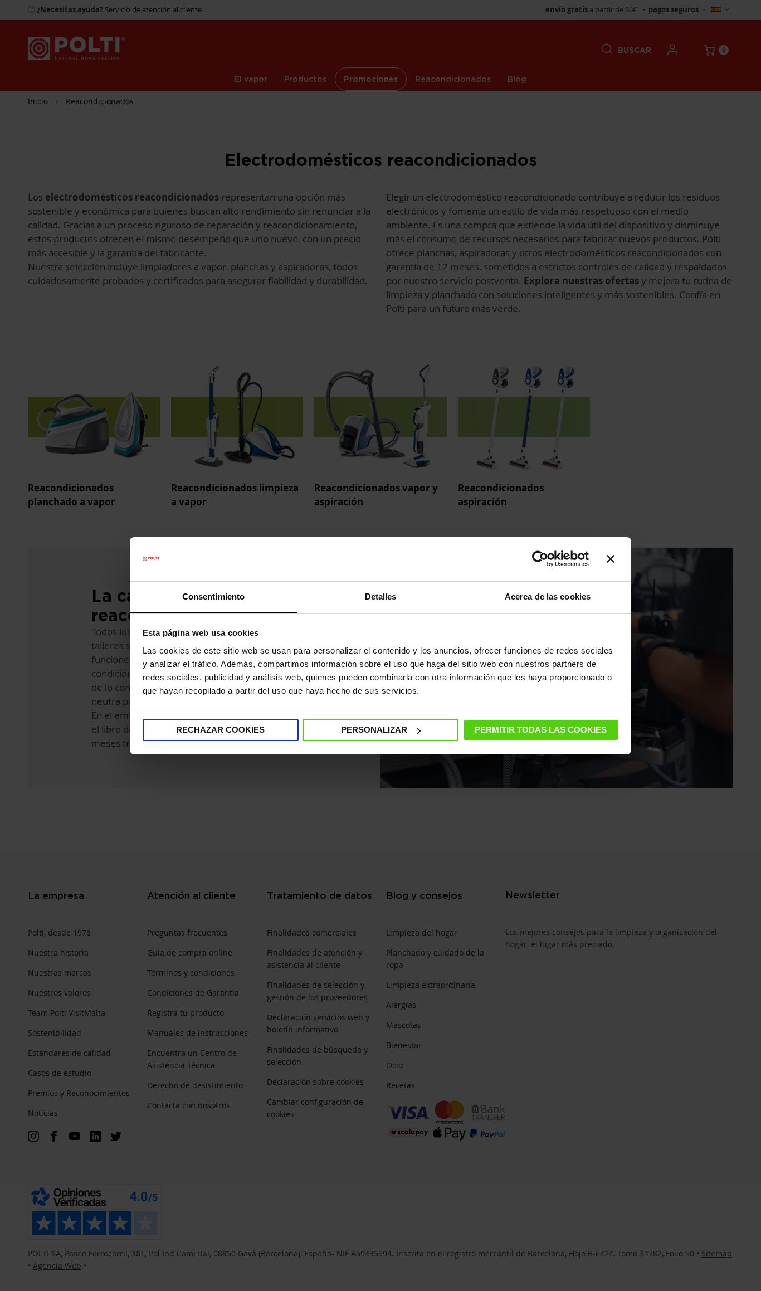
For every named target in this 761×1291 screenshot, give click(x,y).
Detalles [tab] (381, 596)
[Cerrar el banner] (610, 558)
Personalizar (374, 729)
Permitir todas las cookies (541, 729)
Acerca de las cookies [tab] (548, 596)
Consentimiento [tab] (213, 596)
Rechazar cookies (220, 729)
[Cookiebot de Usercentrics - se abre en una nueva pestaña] (540, 558)
